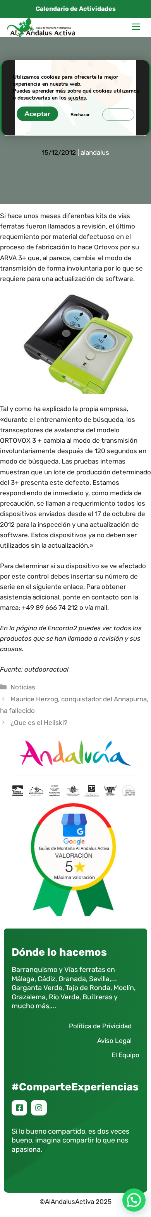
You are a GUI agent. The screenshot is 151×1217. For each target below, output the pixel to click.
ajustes (77, 98)
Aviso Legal (114, 1040)
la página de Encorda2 (43, 628)
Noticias (22, 687)
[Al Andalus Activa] (41, 27)
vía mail (96, 607)
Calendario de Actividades (76, 8)
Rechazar (80, 115)
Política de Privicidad (100, 1026)
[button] (134, 1200)
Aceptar (37, 113)
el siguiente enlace (54, 587)
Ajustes (118, 115)
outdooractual (46, 669)
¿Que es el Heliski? (38, 722)
